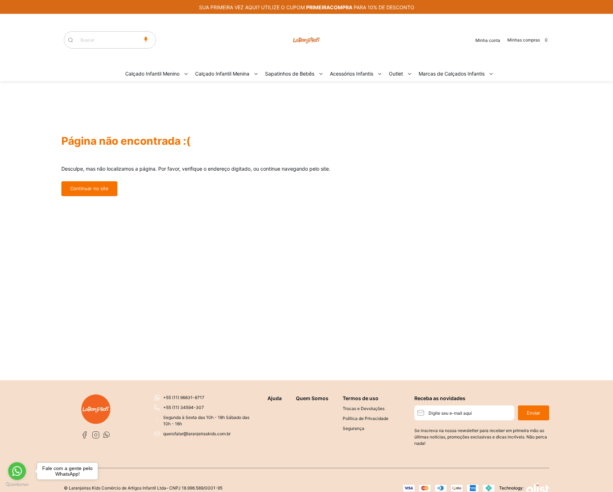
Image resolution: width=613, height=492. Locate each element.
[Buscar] (74, 40)
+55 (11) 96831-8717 (183, 397)
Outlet (396, 74)
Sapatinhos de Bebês (289, 74)
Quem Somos (312, 398)
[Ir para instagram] (96, 435)
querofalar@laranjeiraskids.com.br (197, 433)
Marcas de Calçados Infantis (452, 74)
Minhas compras (527, 40)
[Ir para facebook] (84, 435)
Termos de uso (361, 398)
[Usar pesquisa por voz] (145, 40)
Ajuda (274, 398)
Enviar (533, 413)
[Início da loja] (306, 40)
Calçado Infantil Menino (152, 74)
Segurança (353, 428)
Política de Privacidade (365, 418)
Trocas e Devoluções (364, 408)
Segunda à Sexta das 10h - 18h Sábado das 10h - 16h (206, 420)
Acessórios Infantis (351, 74)
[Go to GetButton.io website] (17, 484)
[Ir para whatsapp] (107, 435)
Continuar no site (89, 188)
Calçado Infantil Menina (222, 74)
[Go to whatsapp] (17, 471)
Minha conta (487, 40)
